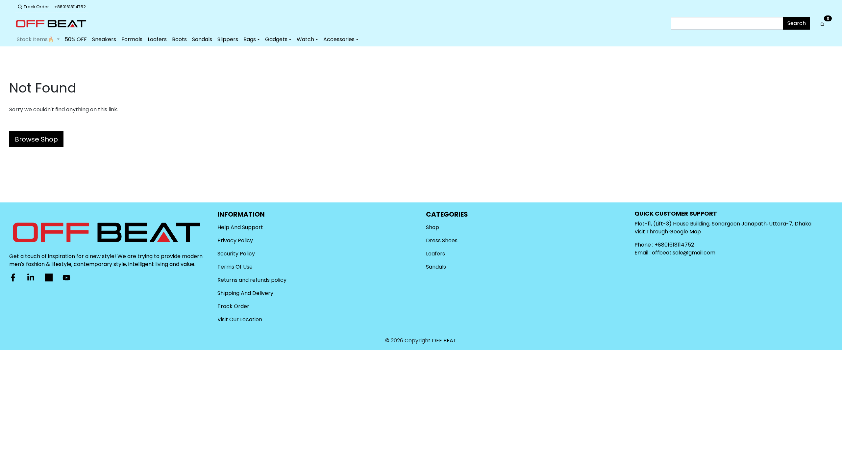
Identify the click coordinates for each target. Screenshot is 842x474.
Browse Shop (36, 139)
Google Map (685, 231)
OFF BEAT (444, 340)
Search (796, 23)
